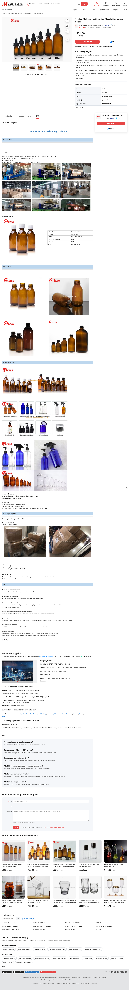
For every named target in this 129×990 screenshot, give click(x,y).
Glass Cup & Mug (38, 14)
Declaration (84, 983)
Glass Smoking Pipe (19, 714)
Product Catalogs (28, 919)
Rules (125, 10)
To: (11, 806)
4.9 (105, 118)
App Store (7, 972)
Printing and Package (39, 714)
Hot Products (26, 977)
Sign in (125, 5)
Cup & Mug (27, 14)
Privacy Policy (93, 983)
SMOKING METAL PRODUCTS (104, 926)
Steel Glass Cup (7, 963)
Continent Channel (86, 977)
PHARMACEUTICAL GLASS (72, 923)
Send (16, 827)
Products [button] (32, 4)
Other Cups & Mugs (39, 949)
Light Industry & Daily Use (14, 14)
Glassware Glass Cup (117, 958)
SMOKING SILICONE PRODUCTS (42, 926)
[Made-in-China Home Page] (12, 4)
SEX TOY (98, 929)
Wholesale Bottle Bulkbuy (23, 963)
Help (93, 10)
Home (3, 14)
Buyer (83, 10)
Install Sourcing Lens (49, 972)
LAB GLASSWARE (69, 929)
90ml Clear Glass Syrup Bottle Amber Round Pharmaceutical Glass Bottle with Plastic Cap (38, 867)
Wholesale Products (64, 977)
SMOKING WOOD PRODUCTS (10, 929)
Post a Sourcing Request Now (54, 827)
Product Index (96, 977)
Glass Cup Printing (101, 958)
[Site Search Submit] (84, 4)
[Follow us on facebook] (112, 972)
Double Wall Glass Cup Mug (93, 949)
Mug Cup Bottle (74, 958)
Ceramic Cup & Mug (24, 949)
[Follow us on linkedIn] (126, 972)
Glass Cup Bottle (87, 958)
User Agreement (75, 983)
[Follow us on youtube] (121, 972)
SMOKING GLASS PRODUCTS (10, 926)
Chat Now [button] (115, 42)
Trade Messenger (32, 972)
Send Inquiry (87, 42)
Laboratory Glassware (54, 714)
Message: (9, 811)
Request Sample (107, 46)
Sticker (81, 714)
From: (10, 801)
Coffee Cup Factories (59, 958)
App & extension (104, 10)
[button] (79, 4)
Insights (104, 977)
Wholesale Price (76, 977)
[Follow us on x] (115, 972)
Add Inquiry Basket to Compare (37, 74)
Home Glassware (67, 714)
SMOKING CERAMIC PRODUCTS (73, 926)
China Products (35, 977)
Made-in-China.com (56, 980)
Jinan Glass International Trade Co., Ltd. (91, 25)
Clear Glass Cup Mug (75, 949)
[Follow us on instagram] (118, 972)
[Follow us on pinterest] (123, 972)
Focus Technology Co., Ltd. (51, 983)
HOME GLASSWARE (39, 929)
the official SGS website (46, 657)
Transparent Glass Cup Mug (57, 949)
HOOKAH (98, 923)
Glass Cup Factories (9, 958)
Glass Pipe (29, 714)
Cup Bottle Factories (25, 958)
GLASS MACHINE (38, 923)
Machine (75, 714)
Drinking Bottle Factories (42, 958)
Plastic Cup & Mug (8, 949)
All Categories (8, 10)
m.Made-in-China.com (69, 980)
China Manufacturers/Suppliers (49, 977)
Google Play (18, 972)
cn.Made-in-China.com (82, 980)
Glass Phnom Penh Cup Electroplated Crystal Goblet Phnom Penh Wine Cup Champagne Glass (115, 902)
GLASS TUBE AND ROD (8, 923)
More (3, 966)
